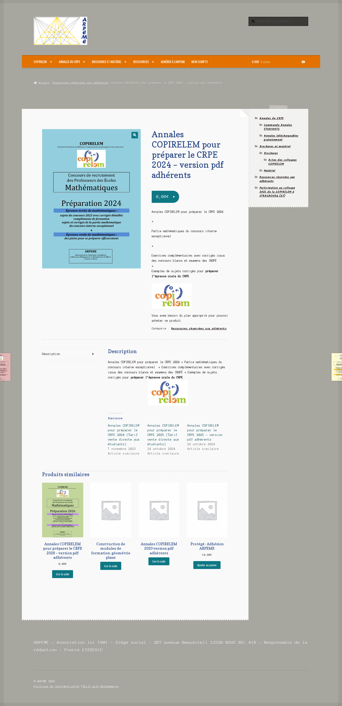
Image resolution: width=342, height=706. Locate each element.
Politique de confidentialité (56, 686)
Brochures (271, 153)
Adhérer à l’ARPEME (173, 61)
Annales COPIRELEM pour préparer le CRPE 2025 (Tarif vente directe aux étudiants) (163, 435)
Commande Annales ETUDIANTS (278, 127)
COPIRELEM (40, 61)
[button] (134, 135)
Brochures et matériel (106, 61)
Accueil (44, 82)
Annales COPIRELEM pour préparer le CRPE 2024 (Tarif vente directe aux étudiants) (124, 435)
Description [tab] (51, 353)
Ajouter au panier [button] (207, 565)
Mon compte (199, 61)
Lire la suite (62, 574)
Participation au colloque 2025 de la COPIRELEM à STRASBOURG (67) (277, 192)
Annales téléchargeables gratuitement (281, 138)
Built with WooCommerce (101, 686)
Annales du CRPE (69, 61)
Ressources (141, 61)
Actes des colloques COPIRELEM (282, 162)
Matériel (269, 170)
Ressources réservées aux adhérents (80, 82)
